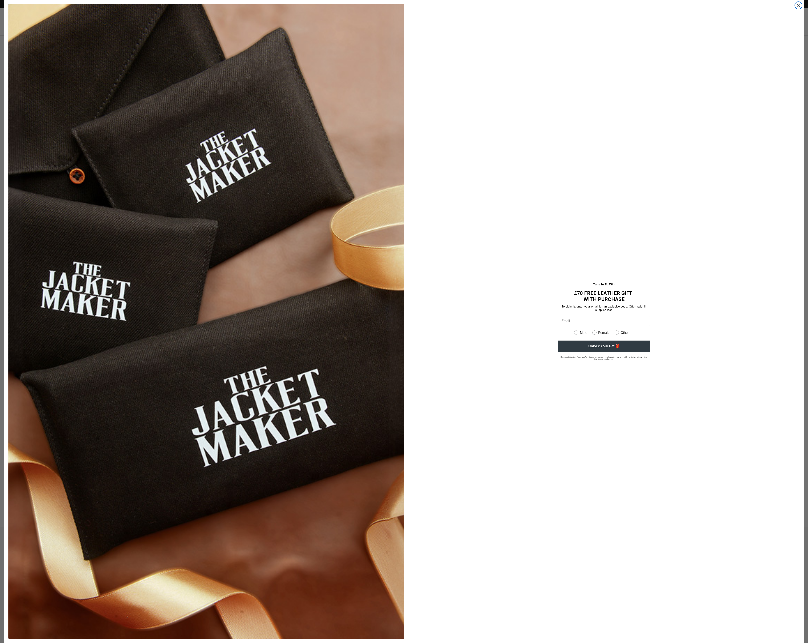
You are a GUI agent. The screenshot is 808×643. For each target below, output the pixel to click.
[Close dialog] (798, 5)
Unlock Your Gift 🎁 (603, 346)
